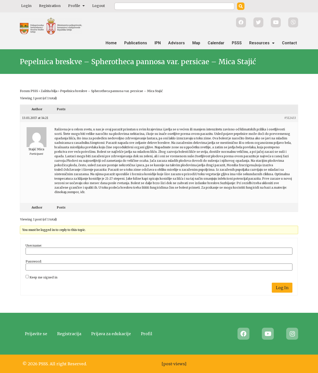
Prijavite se (36, 333)
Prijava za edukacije (111, 333)
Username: (34, 245)
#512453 (290, 118)
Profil (146, 333)
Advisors (176, 43)
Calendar (216, 43)
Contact (289, 43)
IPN (158, 43)
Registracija (69, 333)
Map (196, 43)
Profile (74, 5)
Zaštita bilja (49, 91)
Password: (34, 261)
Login (26, 5)
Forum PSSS (29, 91)
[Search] (240, 6)
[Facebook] (243, 334)
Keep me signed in (43, 277)
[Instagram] (292, 334)
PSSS (237, 43)
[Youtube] (268, 334)
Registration (50, 5)
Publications (135, 43)
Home (111, 43)
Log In (282, 287)
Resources (259, 43)
